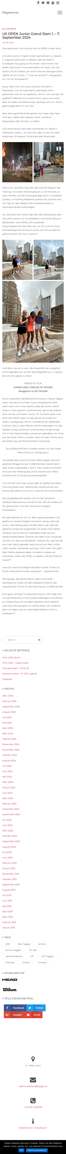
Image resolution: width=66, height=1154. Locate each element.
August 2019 (9, 890)
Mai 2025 (7, 722)
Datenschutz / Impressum (33, 1127)
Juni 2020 (7, 857)
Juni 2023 (7, 793)
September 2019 (11, 884)
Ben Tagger (24, 944)
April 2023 (7, 798)
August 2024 (9, 760)
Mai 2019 (7, 906)
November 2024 (10, 749)
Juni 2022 (7, 825)
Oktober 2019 (9, 879)
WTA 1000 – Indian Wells (15, 663)
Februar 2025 (9, 739)
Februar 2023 (9, 803)
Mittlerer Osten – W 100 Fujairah (19, 673)
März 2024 (7, 782)
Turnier (26, 962)
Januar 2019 (8, 927)
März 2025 (7, 733)
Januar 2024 (8, 787)
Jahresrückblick (14, 956)
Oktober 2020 (9, 836)
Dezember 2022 (10, 809)
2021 (8, 944)
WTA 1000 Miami (11, 657)
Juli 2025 (7, 717)
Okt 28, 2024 (8, 42)
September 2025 (11, 706)
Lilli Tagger (48, 956)
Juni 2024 (7, 771)
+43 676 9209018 (33, 1107)
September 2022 (11, 814)
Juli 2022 (7, 819)
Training (10, 962)
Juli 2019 (6, 895)
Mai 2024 (7, 776)
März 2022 (7, 830)
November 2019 (10, 873)
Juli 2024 (7, 766)
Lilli (32, 956)
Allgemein (9, 29)
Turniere (42, 962)
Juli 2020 (7, 852)
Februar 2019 (9, 922)
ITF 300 (33, 950)
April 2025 (7, 728)
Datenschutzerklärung (37, 1150)
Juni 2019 (7, 900)
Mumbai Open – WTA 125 (15, 668)
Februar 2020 (9, 863)
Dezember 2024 (10, 744)
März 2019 (7, 917)
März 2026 (7, 695)
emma (41, 944)
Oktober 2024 (9, 755)
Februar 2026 (9, 701)
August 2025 (9, 712)
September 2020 (11, 841)
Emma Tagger (13, 950)
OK (21, 1150)
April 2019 (7, 911)
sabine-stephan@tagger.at (33, 1086)
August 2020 (9, 846)
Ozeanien (7, 679)
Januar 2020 (8, 868)
